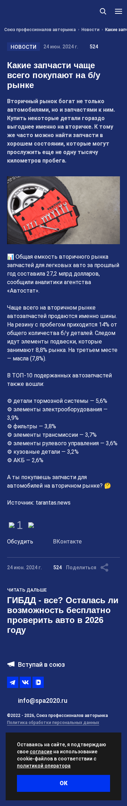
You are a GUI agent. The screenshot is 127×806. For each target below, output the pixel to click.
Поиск (103, 11)
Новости (23, 47)
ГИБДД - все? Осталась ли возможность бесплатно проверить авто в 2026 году (63, 615)
